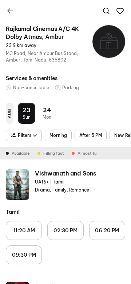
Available (21, 153)
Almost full (88, 153)
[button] (120, 11)
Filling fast (53, 153)
